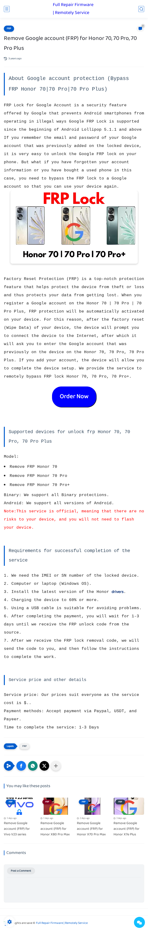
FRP (9, 28)
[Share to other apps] (56, 766)
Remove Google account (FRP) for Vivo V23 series (17, 829)
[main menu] (7, 9)
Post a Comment (21, 870)
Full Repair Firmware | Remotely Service (73, 9)
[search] (141, 9)
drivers (118, 591)
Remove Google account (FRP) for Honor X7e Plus (127, 829)
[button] (21, 766)
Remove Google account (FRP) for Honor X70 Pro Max (91, 829)
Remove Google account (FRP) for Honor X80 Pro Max (55, 829)
